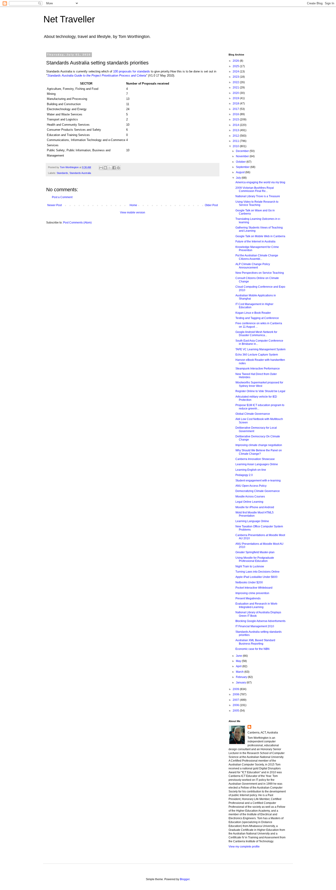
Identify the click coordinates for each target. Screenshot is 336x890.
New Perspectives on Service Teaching (259, 272)
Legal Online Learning (249, 501)
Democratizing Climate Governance (257, 491)
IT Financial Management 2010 (254, 626)
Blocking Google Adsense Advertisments (260, 621)
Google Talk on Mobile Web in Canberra (260, 236)
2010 (236, 146)
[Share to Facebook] (114, 167)
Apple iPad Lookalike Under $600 (256, 577)
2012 (236, 135)
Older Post (211, 205)
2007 (236, 699)
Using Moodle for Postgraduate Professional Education (254, 559)
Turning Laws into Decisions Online (257, 571)
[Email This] (101, 167)
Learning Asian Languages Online (256, 464)
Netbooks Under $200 (249, 582)
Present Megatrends (248, 598)
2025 (236, 66)
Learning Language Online (252, 521)
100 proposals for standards (131, 71)
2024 (236, 71)
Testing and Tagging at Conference (257, 318)
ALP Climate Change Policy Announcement (252, 266)
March (240, 671)
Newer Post (54, 205)
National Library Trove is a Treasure (257, 196)
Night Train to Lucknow (249, 566)
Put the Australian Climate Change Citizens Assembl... (256, 257)
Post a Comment (62, 197)
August (240, 172)
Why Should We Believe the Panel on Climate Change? (258, 452)
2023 (236, 76)
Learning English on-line (250, 469)
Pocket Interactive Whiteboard (253, 587)
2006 (236, 705)
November (243, 156)
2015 (236, 119)
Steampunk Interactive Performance (257, 368)
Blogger (184, 879)
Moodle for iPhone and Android (254, 507)
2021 (236, 87)
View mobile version (132, 212)
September (243, 167)
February (242, 677)
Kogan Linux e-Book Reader (253, 312)
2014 (236, 125)
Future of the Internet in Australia (255, 241)
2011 (236, 141)
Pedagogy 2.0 (244, 475)
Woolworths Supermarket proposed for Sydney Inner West (259, 384)
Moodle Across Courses (250, 496)
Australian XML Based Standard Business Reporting (255, 642)
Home (133, 205)
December (243, 151)
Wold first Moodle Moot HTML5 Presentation (254, 514)
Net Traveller (69, 19)
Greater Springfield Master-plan (255, 552)
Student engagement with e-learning (258, 480)
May (239, 661)
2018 (236, 103)
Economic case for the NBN (252, 649)
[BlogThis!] (105, 167)
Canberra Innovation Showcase (255, 459)
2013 (236, 130)
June (239, 655)
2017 (236, 109)
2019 (236, 98)
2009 (236, 689)
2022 (236, 82)
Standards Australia (80, 173)
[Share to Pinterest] (118, 167)
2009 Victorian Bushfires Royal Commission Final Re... (254, 189)
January (241, 682)
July (239, 177)
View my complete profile (244, 846)
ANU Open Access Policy (251, 485)
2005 (236, 710)
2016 (236, 114)
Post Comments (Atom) (77, 222)
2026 (236, 60)
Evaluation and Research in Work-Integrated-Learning (256, 605)
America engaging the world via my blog (260, 182)
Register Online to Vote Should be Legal (260, 391)
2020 (236, 93)
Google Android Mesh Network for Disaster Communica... (256, 333)
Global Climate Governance (252, 413)
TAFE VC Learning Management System (260, 349)
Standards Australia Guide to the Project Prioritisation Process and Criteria (96, 75)
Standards (62, 173)
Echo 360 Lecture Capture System (256, 354)
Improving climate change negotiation (258, 445)
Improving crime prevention (252, 593)
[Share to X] (109, 167)
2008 (236, 694)
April (239, 666)
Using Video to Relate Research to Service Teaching (256, 203)
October (241, 161)
